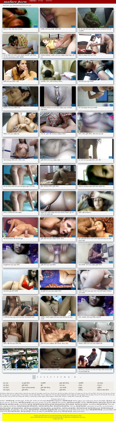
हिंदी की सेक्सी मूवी (70, 404)
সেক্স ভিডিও (2, 400)
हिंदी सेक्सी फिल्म (34, 406)
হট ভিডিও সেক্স (36, 400)
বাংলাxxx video (41, 396)
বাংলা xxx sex (5, 395)
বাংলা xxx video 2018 (34, 395)
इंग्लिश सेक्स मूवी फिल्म (46, 408)
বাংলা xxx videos (81, 395)
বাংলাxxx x (64, 396)
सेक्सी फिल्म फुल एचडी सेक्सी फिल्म (32, 408)
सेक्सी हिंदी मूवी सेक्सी (5, 409)
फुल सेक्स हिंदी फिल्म (56, 408)
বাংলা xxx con (106, 393)
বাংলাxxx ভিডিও (71, 396)
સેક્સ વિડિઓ (92, 404)
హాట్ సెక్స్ (29, 404)
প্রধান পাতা (32, 0)
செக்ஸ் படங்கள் (85, 409)
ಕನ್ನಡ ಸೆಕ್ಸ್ (5, 406)
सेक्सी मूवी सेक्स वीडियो (81, 406)
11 (69, 377)
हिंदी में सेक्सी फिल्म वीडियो (14, 411)
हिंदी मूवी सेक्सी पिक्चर (60, 404)
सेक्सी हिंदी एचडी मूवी (67, 400)
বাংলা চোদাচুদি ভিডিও (15, 409)
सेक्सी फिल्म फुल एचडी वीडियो (73, 402)
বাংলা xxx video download (59, 395)
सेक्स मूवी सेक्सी (50, 400)
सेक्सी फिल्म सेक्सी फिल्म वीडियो (46, 406)
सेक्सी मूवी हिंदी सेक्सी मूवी (38, 404)
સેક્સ (109, 404)
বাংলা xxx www (89, 395)
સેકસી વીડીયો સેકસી (74, 409)
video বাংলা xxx (10, 393)
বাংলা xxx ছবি (104, 395)
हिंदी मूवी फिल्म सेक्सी (52, 409)
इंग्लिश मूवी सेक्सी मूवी (34, 409)
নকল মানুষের (40, 0)
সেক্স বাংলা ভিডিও (14, 402)
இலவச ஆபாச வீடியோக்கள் (85, 400)
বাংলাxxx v (27, 396)
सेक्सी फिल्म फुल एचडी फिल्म (81, 404)
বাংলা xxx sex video (15, 395)
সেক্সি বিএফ (75, 400)
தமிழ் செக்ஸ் (34, 402)
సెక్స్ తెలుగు (109, 400)
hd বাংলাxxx (3, 393)
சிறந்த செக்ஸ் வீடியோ (79, 411)
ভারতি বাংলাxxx (85, 396)
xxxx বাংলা (7, 402)
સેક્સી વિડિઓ (23, 404)
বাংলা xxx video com (46, 395)
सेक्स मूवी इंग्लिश (43, 409)
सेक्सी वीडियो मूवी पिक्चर (92, 402)
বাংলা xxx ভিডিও (3, 396)
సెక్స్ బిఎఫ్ (109, 402)
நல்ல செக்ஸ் (90, 406)
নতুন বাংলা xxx (53, 393)
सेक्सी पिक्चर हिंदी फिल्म (102, 404)
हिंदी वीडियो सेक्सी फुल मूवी (107, 408)
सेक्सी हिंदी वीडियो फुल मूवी (94, 408)
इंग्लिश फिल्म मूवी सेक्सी (5, 408)
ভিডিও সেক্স (72, 406)
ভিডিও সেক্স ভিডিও (62, 402)
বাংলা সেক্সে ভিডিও (24, 409)
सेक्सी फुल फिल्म (102, 402)
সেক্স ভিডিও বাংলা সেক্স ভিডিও (45, 402)
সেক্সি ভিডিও (83, 402)
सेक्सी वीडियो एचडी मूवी (13, 404)
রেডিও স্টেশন (15, 2)
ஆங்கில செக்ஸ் (57, 411)
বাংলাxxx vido (57, 396)
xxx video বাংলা (41, 411)
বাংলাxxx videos (50, 396)
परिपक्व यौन (54, 402)
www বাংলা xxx (27, 393)
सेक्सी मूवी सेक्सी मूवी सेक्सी (23, 406)
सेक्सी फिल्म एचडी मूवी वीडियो (69, 408)
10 (65, 377)
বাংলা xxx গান (97, 395)
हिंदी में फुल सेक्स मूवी (67, 411)
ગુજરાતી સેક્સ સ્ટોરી (63, 409)
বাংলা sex (34, 411)
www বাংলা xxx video (36, 393)
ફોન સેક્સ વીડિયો (108, 409)
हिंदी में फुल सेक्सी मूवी (26, 411)
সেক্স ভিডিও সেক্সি (28, 400)
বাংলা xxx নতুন (111, 395)
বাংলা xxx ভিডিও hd (12, 396)
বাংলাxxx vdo (33, 396)
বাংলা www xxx (79, 393)
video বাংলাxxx (18, 393)
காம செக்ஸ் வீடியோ (108, 406)
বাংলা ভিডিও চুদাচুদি (19, 400)
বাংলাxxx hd (21, 396)
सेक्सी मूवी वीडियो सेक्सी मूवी (96, 409)
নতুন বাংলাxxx (71, 393)
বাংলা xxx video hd (71, 395)
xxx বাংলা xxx (46, 393)
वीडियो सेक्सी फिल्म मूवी (82, 408)
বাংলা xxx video (24, 395)
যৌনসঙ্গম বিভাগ (49, 0)
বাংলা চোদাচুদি (43, 400)
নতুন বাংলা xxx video (63, 393)
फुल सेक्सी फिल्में (49, 411)
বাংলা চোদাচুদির (102, 400)
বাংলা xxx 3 (99, 393)
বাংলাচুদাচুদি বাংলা (58, 400)
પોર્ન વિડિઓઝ (12, 406)
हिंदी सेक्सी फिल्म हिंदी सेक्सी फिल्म (62, 406)
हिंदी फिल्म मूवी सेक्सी (49, 404)
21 (75, 377)
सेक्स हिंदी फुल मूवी (10, 400)
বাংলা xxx (85, 393)
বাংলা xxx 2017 (92, 393)
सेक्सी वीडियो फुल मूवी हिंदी (25, 402)
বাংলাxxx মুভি (78, 396)
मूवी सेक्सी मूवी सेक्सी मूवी (17, 408)
